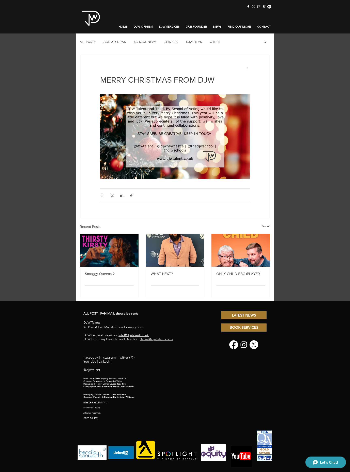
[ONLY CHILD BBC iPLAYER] (240, 250)
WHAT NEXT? (162, 274)
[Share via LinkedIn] (122, 195)
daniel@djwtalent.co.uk (156, 339)
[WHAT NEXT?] (175, 250)
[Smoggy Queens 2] (109, 250)
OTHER (215, 42)
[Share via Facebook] (102, 195)
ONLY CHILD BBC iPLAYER (238, 274)
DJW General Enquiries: (116, 335)
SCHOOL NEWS (145, 42)
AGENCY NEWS (115, 42)
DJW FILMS (194, 42)
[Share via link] (132, 195)
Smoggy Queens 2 (100, 274)
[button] (265, 41)
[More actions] (247, 68)
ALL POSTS (87, 42)
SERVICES (171, 42)
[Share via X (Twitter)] (112, 195)
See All (265, 226)
